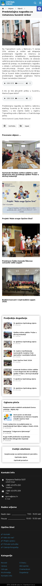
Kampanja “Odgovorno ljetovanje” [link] (16, 431)
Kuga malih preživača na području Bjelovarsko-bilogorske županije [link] (16, 438)
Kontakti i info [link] (6, 576)
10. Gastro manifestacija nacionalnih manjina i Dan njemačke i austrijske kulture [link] (24, 353)
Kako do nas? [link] (8, 538)
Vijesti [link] (27, 126)
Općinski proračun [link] (21, 460)
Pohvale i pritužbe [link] (10, 544)
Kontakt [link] (6, 534)
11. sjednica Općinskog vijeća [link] (24, 379)
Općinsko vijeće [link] (21, 457)
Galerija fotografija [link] (10, 547)
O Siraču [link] (22, 563)
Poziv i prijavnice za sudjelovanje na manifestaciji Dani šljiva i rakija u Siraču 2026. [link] (20, 425)
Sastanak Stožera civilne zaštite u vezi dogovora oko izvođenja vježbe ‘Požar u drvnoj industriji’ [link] (25, 372)
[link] (39, 8)
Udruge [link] (4, 569)
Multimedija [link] (6, 572)
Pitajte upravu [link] (9, 541)
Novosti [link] (4, 563)
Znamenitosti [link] (24, 569)
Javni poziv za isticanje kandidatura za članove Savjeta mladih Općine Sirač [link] (25, 417)
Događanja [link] (23, 572)
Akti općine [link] (23, 566)
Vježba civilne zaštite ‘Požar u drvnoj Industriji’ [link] (25, 333)
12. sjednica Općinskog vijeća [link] (24, 342)
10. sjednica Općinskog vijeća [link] (24, 388)
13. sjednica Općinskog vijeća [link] (24, 323)
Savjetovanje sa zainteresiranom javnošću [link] (20, 454)
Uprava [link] (4, 566)
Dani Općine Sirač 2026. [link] (22, 360)
